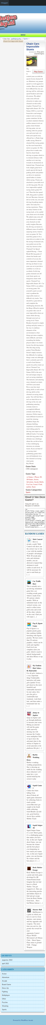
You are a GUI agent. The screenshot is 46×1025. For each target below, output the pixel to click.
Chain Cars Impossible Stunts (32, 46)
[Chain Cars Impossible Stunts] (32, 61)
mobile (28, 487)
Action (36, 479)
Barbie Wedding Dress (33, 757)
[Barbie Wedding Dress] (29, 755)
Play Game (38, 72)
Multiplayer (6, 995)
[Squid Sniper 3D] (29, 826)
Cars (30, 484)
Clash (40, 484)
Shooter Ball (37, 909)
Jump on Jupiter (36, 713)
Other (4, 999)
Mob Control (37, 539)
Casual (35, 484)
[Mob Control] (29, 540)
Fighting (5, 992)
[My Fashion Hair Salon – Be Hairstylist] (29, 666)
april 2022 (5, 963)
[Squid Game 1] (29, 786)
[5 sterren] (35, 52)
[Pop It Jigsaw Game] (29, 624)
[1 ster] (29, 52)
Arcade (36, 482)
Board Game (6, 984)
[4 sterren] (34, 52)
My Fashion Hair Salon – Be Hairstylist (34, 668)
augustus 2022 (7, 960)
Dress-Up (5, 988)
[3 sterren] (32, 52)
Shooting (5, 1006)
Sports (28, 492)
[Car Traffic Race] (29, 582)
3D (41, 477)
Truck (34, 487)
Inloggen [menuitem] (4, 3)
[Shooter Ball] (29, 910)
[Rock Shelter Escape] (29, 868)
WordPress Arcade (27, 1020)
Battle (41, 482)
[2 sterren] (31, 52)
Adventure (29, 482)
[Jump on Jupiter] (29, 713)
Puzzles (5, 1002)
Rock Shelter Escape (37, 868)
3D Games (29, 479)
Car (27, 484)
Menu (23, 35)
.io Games (29, 477)
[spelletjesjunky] (23, 12)
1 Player (36, 477)
